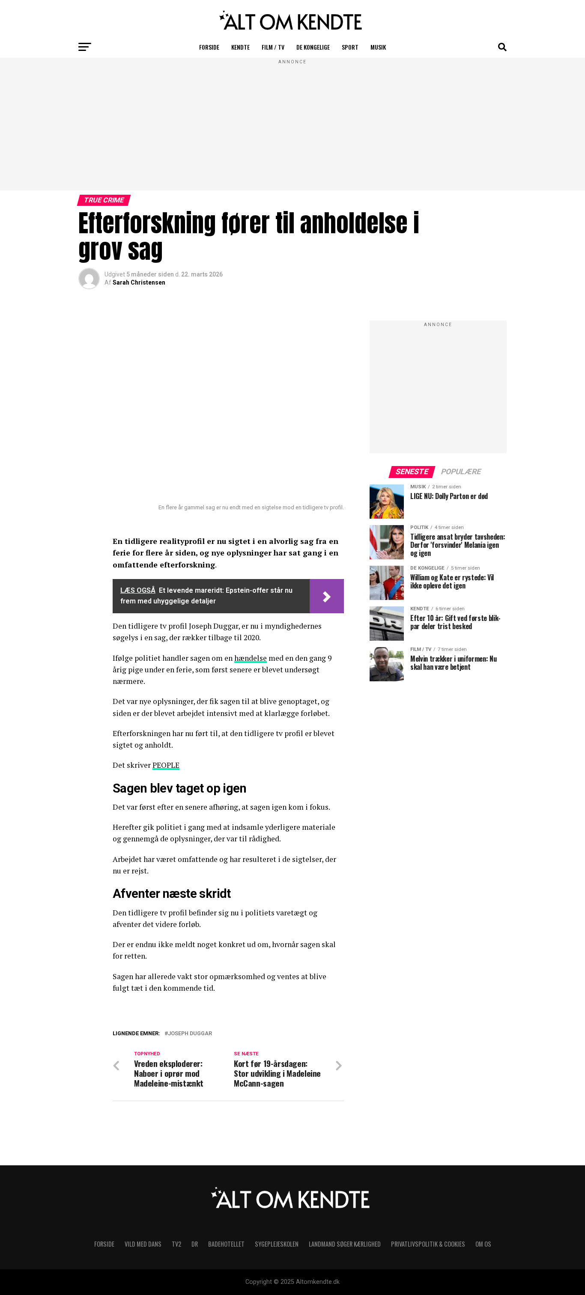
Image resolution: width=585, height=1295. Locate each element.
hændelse (250, 658)
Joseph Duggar (190, 1034)
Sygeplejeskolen (276, 1243)
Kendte (240, 46)
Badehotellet (226, 1243)
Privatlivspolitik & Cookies (428, 1243)
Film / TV (273, 46)
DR (194, 1243)
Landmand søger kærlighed (345, 1243)
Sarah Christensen (139, 282)
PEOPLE (165, 765)
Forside (209, 46)
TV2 (176, 1243)
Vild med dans (143, 1243)
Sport (350, 46)
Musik (378, 46)
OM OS (483, 1243)
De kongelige (313, 46)
